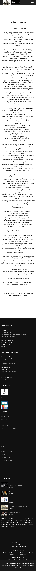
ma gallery (22, 164)
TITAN (12, 546)
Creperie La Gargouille (8, 460)
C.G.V (3, 432)
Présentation (5, 416)
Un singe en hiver (7, 451)
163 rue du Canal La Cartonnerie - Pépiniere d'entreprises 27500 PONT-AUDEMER (13, 334)
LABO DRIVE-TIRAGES (14, 512)
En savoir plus (18, 569)
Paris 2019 (5, 454)
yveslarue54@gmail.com (8, 363)
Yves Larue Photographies (18, 295)
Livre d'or (5, 426)
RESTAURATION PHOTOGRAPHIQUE (18, 506)
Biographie (5, 419)
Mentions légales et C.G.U (9, 429)
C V (3, 423)
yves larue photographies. (18, 559)
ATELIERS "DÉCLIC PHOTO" (16, 485)
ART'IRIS (11, 492)
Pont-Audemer (6, 457)
